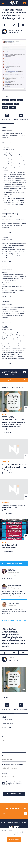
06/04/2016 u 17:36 (9, 149)
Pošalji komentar (21, 119)
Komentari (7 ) (7, 119)
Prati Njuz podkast (7, 380)
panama (5, 107)
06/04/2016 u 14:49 (7, 239)
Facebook (5, 100)
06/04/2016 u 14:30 (7, 216)
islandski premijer (7, 103)
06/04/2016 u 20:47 (7, 329)
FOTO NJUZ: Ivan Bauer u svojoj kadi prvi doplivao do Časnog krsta (14, 466)
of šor (16, 103)
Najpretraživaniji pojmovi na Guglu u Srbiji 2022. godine (13, 507)
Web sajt (4, 773)
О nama (3, 822)
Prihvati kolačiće (14, 839)
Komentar (5, 737)
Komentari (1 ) (7, 709)
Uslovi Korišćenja (20, 822)
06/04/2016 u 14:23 (7, 130)
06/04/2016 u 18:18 (7, 304)
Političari (12, 107)
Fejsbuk (13, 100)
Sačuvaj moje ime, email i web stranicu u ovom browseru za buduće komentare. (14, 783)
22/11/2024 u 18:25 (7, 719)
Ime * (3, 756)
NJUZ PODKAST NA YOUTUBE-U (9, 373)
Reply (4, 142)
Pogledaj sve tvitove (11, 620)
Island (20, 100)
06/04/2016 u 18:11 (7, 269)
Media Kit (10, 822)
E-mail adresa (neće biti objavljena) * (13, 764)
